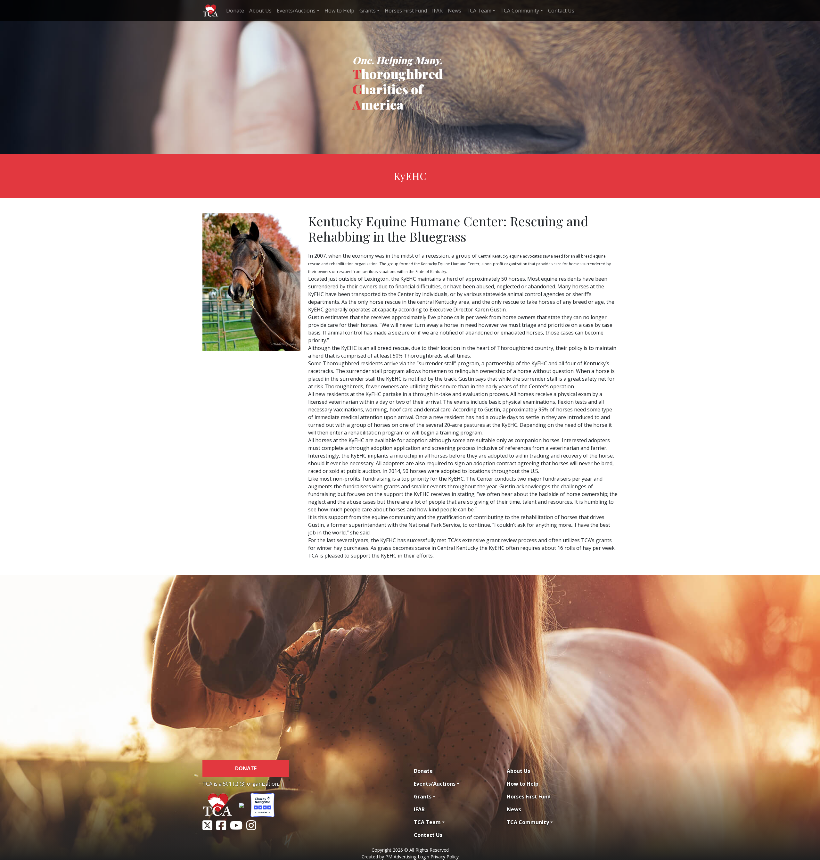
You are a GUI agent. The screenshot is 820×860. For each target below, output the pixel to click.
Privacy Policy (444, 857)
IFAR (437, 10)
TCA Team (478, 10)
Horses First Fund (406, 10)
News (454, 10)
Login (423, 857)
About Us (260, 10)
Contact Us (561, 10)
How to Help (339, 10)
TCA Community (519, 10)
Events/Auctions (296, 10)
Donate (235, 10)
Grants (367, 10)
